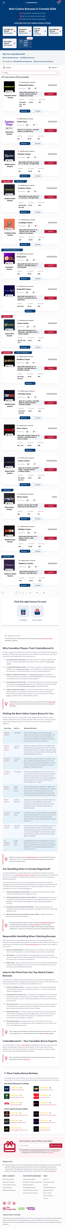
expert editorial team (36, 674)
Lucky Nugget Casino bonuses (19, 1130)
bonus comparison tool (22, 684)
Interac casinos (34, 924)
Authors (45, 1185)
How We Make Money (49, 1187)
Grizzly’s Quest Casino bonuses (19, 1115)
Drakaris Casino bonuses (10, 199)
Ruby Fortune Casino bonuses (48, 1104)
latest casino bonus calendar (27, 686)
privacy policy (50, 1152)
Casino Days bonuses (9, 133)
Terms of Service (48, 1195)
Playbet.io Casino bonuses (10, 575)
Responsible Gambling (9, 1190)
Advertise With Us (48, 1190)
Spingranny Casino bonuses (47, 1122)
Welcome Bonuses (28, 1185)
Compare (37, 111)
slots (22, 857)
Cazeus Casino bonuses (10, 472)
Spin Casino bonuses (16, 1104)
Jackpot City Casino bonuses (48, 1115)
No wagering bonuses (6, 843)
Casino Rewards (7, 1187)
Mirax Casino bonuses (9, 508)
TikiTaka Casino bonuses (10, 405)
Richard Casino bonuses (17, 1097)
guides (8, 695)
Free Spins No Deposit (29, 1179)
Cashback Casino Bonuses (30, 1190)
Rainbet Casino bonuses (10, 165)
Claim (50, 94)
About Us (47, 1033)
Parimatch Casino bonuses (10, 96)
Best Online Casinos (8, 1179)
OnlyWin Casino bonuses (17, 1090)
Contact (45, 1198)
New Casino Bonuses (9, 1182)
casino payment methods (45, 922)
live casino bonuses (31, 857)
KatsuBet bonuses (45, 1130)
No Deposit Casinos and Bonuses (32, 1182)
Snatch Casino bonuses (46, 1090)
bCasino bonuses (45, 1097)
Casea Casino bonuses (9, 334)
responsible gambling (32, 944)
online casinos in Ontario (45, 638)
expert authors (25, 1045)
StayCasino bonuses (9, 268)
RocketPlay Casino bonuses (18, 1122)
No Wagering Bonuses (29, 1187)
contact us (27, 1059)
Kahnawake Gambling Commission (26, 875)
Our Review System (48, 1182)
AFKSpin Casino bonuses (10, 540)
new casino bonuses (23, 669)
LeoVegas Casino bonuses (10, 234)
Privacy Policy (47, 1193)
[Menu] (4, 2)
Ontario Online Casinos (9, 1185)
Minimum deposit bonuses (6, 748)
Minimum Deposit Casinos (30, 1193)
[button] (25, 111)
